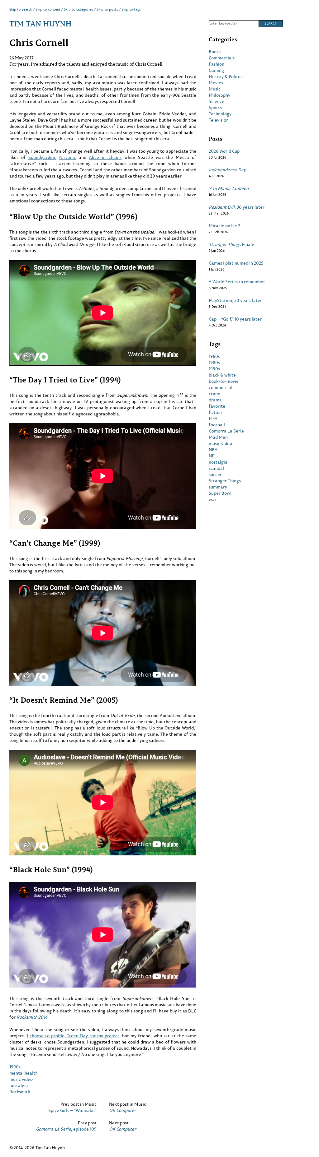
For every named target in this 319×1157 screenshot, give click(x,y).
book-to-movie (224, 381)
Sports (215, 107)
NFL (213, 456)
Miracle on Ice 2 (224, 226)
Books (215, 52)
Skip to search (20, 9)
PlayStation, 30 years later (235, 300)
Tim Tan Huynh (40, 23)
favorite (217, 406)
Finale (231, 244)
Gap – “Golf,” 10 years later (235, 319)
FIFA (213, 418)
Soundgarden (41, 157)
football (217, 425)
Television (219, 120)
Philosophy (219, 95)
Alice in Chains (105, 157)
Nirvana (67, 157)
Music (215, 89)
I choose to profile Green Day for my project (73, 1035)
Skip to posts (107, 9)
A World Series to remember (237, 282)
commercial (220, 387)
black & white (222, 375)
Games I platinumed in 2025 (236, 263)
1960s (214, 356)
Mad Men (218, 437)
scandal (216, 468)
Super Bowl (220, 493)
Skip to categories (78, 9)
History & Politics (226, 76)
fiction (215, 412)
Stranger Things (225, 481)
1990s (15, 1066)
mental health (23, 1073)
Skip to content (48, 9)
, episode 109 (66, 1129)
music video (21, 1079)
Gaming (216, 70)
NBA (213, 450)
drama (215, 400)
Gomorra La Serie (226, 431)
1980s (214, 362)
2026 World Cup (224, 151)
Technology (220, 114)
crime (214, 394)
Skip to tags (131, 9)
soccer (215, 474)
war (213, 499)
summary (218, 487)
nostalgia (18, 1085)
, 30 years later (236, 207)
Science (216, 101)
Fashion (216, 64)
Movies (216, 83)
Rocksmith (19, 1091)
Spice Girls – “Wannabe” (72, 1110)
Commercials (222, 58)
